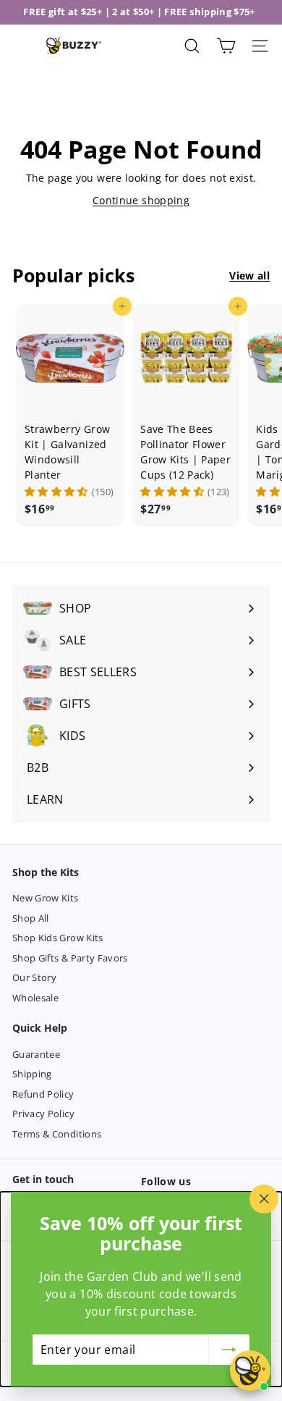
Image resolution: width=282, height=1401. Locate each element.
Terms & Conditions (56, 1133)
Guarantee (36, 1054)
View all (249, 275)
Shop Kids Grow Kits (57, 937)
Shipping (32, 1073)
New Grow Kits (45, 897)
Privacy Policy (43, 1113)
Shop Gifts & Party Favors (70, 957)
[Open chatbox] (250, 1370)
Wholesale (35, 997)
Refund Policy (43, 1094)
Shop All (30, 918)
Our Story (34, 977)
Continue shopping (141, 200)
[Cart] (226, 46)
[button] (56, 492)
